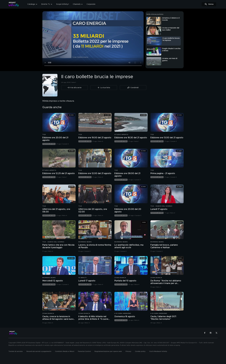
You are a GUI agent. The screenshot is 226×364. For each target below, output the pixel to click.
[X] (216, 333)
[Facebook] (205, 333)
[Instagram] (211, 333)
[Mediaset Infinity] (13, 4)
